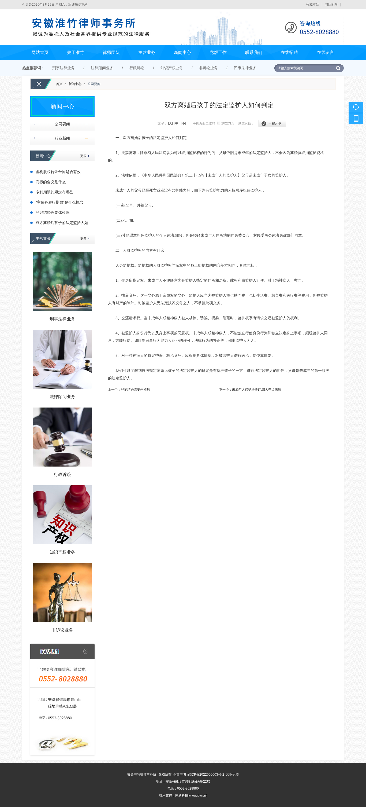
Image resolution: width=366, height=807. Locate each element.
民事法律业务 (245, 68)
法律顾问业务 (102, 68)
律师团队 (111, 52)
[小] (183, 123)
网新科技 (181, 795)
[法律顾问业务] (62, 359)
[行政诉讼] (62, 437)
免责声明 (179, 774)
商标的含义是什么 (51, 182)
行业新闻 (60, 138)
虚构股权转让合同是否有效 (58, 172)
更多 (83, 156)
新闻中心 (182, 52)
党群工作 (218, 52)
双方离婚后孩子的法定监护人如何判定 (67, 223)
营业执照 (232, 774)
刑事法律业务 (63, 68)
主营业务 (146, 52)
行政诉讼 (136, 68)
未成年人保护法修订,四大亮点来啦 (256, 389)
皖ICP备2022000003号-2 (206, 774)
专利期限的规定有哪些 (54, 192)
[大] (170, 123)
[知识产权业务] (62, 514)
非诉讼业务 (208, 68)
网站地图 (331, 4)
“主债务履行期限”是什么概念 (59, 202)
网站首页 (39, 52)
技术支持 (165, 795)
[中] (176, 123)
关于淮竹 (75, 52)
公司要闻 (94, 84)
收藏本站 (312, 4)
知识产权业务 (171, 68)
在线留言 (325, 52)
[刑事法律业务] (62, 281)
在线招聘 (289, 52)
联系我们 (253, 52)
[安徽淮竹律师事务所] (182, 12)
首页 (59, 84)
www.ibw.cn (197, 795)
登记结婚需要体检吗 (52, 212)
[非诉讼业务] (62, 592)
